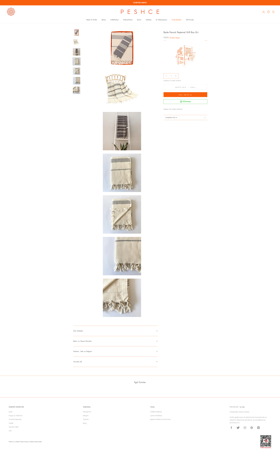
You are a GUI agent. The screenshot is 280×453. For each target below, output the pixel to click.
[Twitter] (187, 108)
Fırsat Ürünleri (176, 20)
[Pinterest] (190, 108)
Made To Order (91, 20)
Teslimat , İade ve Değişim (82, 351)
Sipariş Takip (13, 427)
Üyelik (11, 423)
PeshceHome (127, 20)
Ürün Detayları (78, 331)
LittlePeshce (114, 20)
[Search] (273, 12)
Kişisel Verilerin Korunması (160, 419)
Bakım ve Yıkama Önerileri (82, 341)
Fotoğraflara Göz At (171, 117)
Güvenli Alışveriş (15, 419)
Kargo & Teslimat (15, 415)
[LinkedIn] (258, 427)
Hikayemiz (87, 412)
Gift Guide (190, 20)
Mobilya (148, 20)
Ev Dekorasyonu (161, 20)
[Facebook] (184, 108)
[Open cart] (268, 11)
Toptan (86, 419)
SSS (10, 431)
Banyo (104, 20)
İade (10, 412)
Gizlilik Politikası (156, 412)
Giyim (139, 20)
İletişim (86, 415)
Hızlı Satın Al (185, 95)
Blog (85, 423)
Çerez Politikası (156, 415)
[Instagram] (245, 427)
